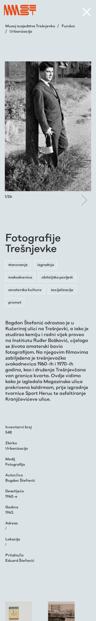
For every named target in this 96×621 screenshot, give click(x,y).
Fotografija (15, 464)
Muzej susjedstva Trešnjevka (30, 26)
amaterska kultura (24, 290)
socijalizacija (62, 290)
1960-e (11, 496)
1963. (9, 512)
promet (14, 302)
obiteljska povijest (57, 277)
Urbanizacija (21, 31)
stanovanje (18, 264)
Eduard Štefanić (19, 560)
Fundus (68, 26)
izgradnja (45, 264)
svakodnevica (20, 277)
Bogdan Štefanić (20, 480)
